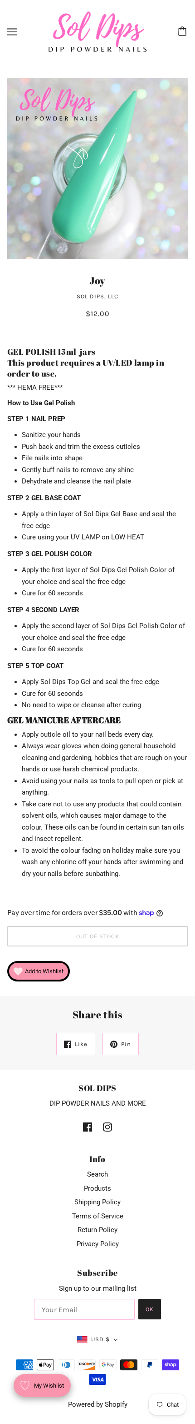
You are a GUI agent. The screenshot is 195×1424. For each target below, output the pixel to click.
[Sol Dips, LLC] (97, 31)
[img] (88, 1126)
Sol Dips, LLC (97, 296)
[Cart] (183, 32)
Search (97, 1174)
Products (97, 1188)
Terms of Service (97, 1216)
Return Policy (97, 1230)
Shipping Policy (97, 1202)
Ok (150, 1309)
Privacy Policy (98, 1244)
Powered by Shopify (97, 1404)
